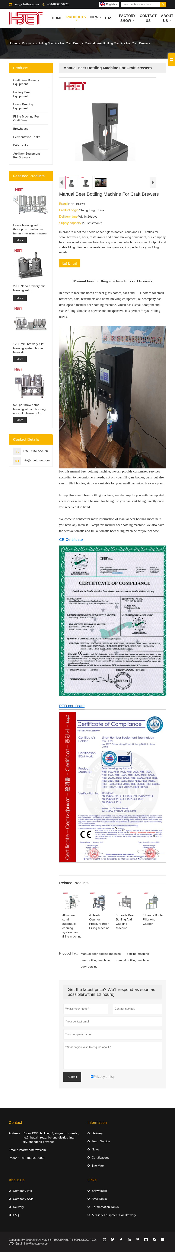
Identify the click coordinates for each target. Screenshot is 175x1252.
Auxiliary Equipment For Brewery (114, 1215)
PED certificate (72, 706)
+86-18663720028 (58, 4)
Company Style (23, 1198)
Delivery (97, 1133)
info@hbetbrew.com (27, 4)
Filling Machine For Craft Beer (59, 43)
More (19, 240)
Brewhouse (20, 128)
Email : (13, 1149)
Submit (72, 1076)
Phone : (14, 1158)
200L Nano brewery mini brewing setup (29, 288)
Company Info (22, 1190)
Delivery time (68, 216)
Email (69, 263)
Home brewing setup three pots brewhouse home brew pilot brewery (30, 229)
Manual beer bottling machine (101, 953)
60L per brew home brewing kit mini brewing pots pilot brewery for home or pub (29, 409)
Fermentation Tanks (26, 137)
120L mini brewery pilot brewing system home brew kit (28, 348)
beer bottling (89, 966)
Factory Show (127, 18)
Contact (15, 1122)
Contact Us (148, 18)
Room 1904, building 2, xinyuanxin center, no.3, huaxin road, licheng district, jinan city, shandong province (51, 1137)
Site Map (98, 1165)
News (95, 17)
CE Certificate (71, 539)
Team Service (101, 1141)
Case (110, 18)
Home (57, 18)
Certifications (100, 1157)
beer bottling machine (95, 960)
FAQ (16, 1215)
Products (76, 17)
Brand (63, 203)
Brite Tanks (20, 145)
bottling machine (138, 953)
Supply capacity (70, 223)
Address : (15, 1133)
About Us (167, 18)
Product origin (69, 210)
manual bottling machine (132, 960)
